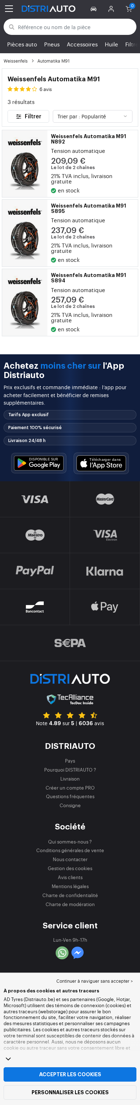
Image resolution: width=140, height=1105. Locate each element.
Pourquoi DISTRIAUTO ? (70, 770)
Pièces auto (22, 44)
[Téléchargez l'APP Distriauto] (39, 463)
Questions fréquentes (70, 796)
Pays (70, 761)
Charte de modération (70, 904)
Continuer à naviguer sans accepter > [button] (94, 981)
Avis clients (70, 877)
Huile (111, 44)
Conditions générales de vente (70, 850)
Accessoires (82, 44)
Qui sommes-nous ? (70, 841)
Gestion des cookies (70, 868)
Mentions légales (70, 886)
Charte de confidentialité (70, 895)
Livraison (70, 779)
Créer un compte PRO (70, 788)
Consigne (70, 805)
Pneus (52, 44)
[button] (95, 8)
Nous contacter (70, 859)
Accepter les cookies (70, 1074)
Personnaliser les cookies (70, 1092)
